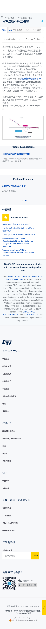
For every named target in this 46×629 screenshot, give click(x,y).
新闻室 (5, 454)
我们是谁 (5, 359)
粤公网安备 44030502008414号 (24, 620)
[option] (12, 39)
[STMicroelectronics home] (8, 342)
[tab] (3, 30)
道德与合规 (6, 508)
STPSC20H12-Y (31, 315)
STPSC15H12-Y (12, 315)
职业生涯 (5, 389)
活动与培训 (6, 461)
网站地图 (5, 488)
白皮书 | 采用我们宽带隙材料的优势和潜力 (18, 235)
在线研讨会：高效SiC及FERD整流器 (16, 224)
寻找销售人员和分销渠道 (11, 439)
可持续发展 (6, 374)
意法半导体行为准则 (10, 523)
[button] (3, 17)
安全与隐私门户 (8, 531)
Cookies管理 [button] (25, 613)
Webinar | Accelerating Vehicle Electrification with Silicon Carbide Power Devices (18, 252)
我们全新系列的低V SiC (31, 79)
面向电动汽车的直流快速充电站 (16, 154)
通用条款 (5, 411)
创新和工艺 (6, 381)
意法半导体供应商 (9, 396)
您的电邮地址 (7, 550)
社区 (4, 446)
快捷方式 (5, 481)
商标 (29, 611)
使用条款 (9, 611)
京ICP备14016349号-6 (23, 618)
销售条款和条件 (19, 611)
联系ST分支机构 (8, 431)
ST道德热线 (7, 516)
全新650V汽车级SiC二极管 (14, 186)
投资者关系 (6, 366)
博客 (4, 404)
